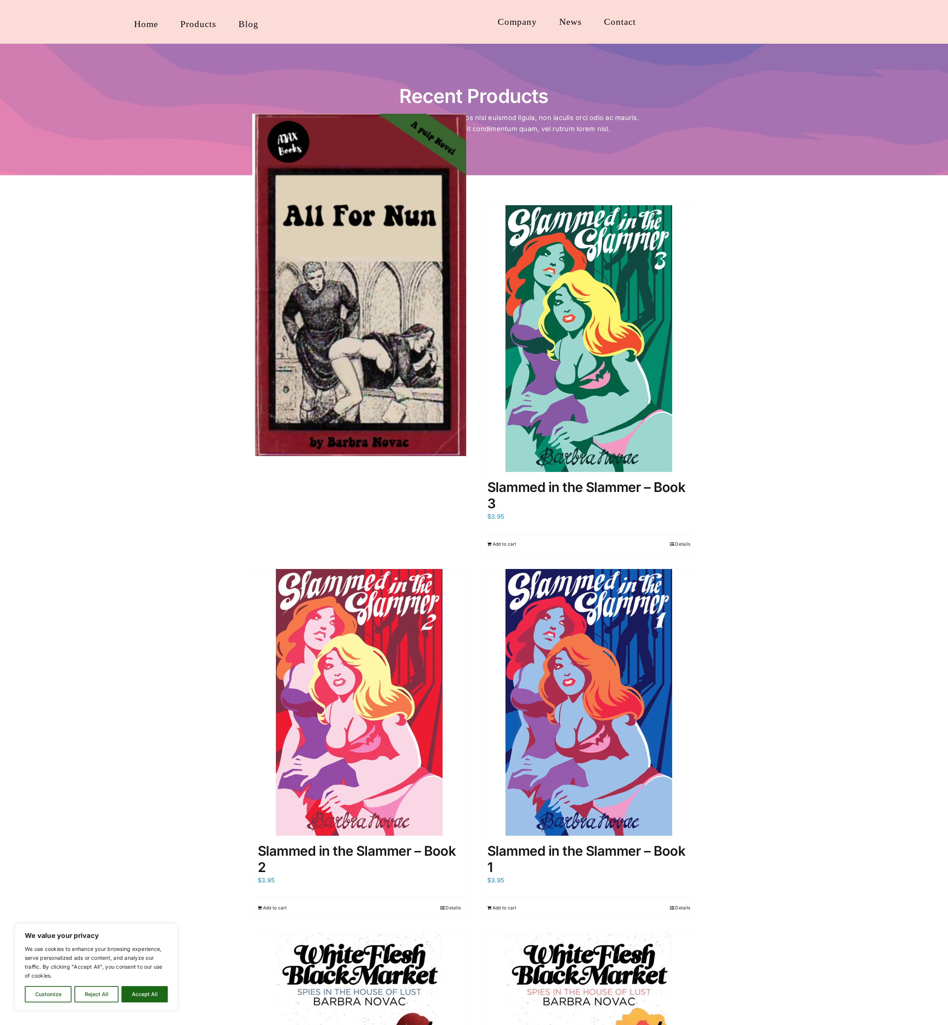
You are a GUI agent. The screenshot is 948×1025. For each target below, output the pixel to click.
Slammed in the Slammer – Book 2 (357, 859)
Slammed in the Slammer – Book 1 (586, 859)
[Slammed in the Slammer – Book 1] (589, 702)
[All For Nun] (359, 284)
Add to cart (505, 544)
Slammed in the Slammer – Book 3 (586, 495)
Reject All (97, 994)
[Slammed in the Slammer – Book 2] (359, 702)
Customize (48, 994)
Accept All (145, 994)
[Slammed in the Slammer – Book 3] (589, 338)
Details (682, 544)
